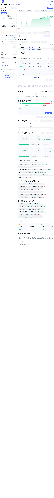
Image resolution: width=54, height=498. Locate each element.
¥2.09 (36, 183)
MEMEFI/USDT (31, 49)
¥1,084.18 (34, 203)
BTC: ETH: (17, 4)
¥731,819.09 (26, 217)
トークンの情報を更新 (6, 75)
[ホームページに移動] (5, 4)
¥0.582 (38, 191)
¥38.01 (37, 184)
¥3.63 (24, 184)
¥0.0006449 (25, 214)
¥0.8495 (37, 211)
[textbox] (32, 110)
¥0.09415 (24, 197)
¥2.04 (26, 191)
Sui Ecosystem (7, 69)
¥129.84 (36, 214)
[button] (33, 77)
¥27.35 (25, 186)
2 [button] (36, 77)
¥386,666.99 (26, 206)
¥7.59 (24, 203)
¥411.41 (35, 209)
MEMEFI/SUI (31, 47)
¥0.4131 (24, 189)
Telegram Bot (12, 69)
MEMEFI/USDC (31, 52)
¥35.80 (24, 211)
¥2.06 (39, 186)
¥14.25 (23, 209)
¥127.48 (24, 183)
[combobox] (36, 11)
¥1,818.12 (39, 212)
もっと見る (51, 101)
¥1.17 (36, 192)
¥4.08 (38, 197)
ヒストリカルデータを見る (4, 65)
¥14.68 (25, 212)
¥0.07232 (24, 192)
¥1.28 (34, 189)
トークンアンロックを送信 (6, 77)
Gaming (2, 69)
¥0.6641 (24, 194)
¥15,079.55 (40, 206)
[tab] (26, 10)
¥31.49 (38, 217)
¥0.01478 (38, 194)
